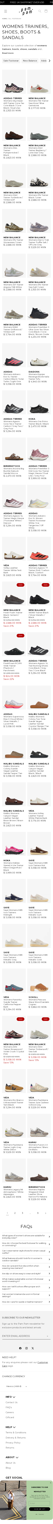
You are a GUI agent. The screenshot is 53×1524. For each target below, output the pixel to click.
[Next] (49, 61)
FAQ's (9, 1407)
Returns (10, 1447)
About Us (11, 1463)
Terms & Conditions (16, 1432)
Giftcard (10, 1417)
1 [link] (7, 1213)
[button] (6, 11)
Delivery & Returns (16, 1437)
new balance (30, 60)
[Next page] (45, 1213)
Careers (10, 1412)
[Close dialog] (50, 1482)
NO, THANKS (40, 1514)
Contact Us (11, 1402)
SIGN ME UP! (39, 1509)
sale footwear (11, 60)
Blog (8, 1468)
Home (4, 19)
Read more (8, 53)
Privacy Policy (13, 1442)
